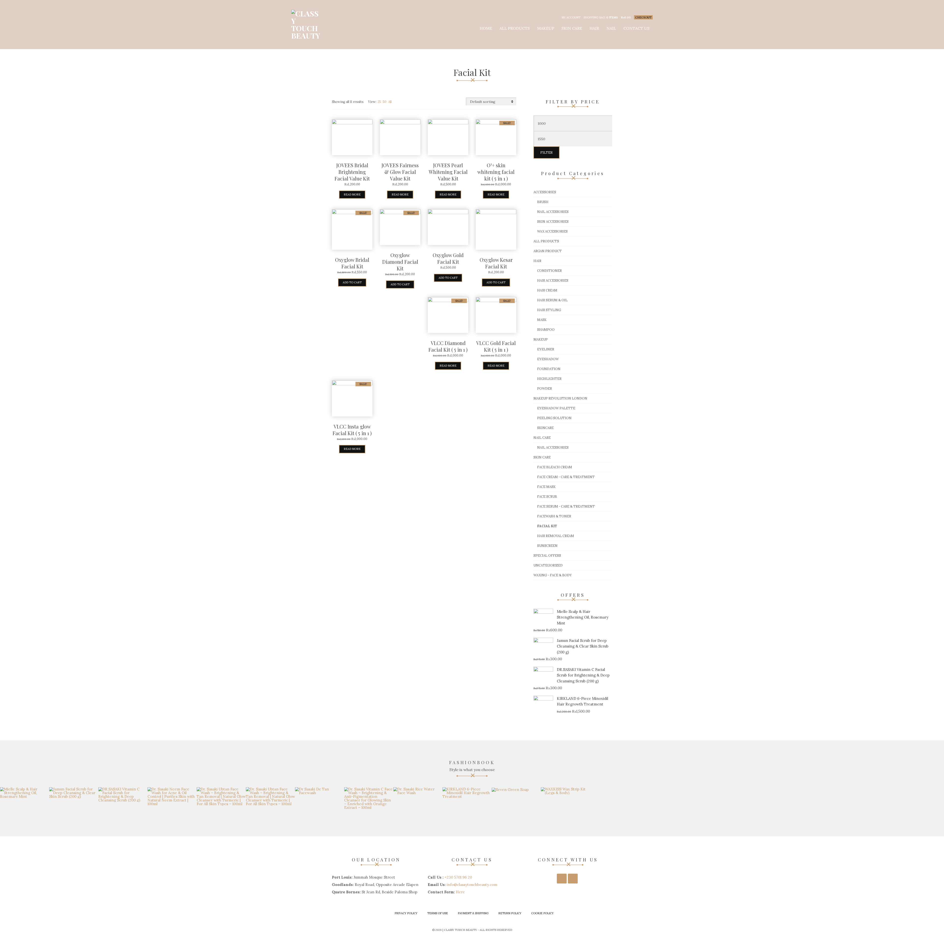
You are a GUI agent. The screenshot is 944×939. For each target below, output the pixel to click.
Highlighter (549, 379)
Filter (546, 152)
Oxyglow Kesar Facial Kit (496, 263)
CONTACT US (636, 28)
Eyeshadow (548, 359)
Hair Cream (547, 290)
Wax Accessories (552, 231)
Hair (537, 261)
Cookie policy (542, 913)
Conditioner (549, 271)
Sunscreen (547, 546)
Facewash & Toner (554, 516)
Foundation (548, 369)
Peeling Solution (554, 418)
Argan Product (547, 251)
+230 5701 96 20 (458, 877)
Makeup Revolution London (560, 398)
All (390, 102)
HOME (486, 28)
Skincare (545, 428)
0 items (612, 17)
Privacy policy (406, 913)
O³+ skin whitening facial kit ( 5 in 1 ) (496, 172)
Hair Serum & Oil (552, 300)
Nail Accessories (553, 212)
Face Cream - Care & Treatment (566, 477)
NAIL (611, 28)
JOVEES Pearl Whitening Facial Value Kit (448, 172)
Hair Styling (549, 310)
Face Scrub (547, 497)
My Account (570, 17)
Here (460, 892)
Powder (544, 389)
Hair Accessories (552, 280)
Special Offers (547, 555)
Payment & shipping (473, 913)
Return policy (509, 913)
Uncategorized (548, 565)
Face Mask (546, 487)
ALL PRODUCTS (515, 28)
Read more (352, 194)
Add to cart (352, 282)
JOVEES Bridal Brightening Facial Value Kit (352, 172)
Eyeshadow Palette (556, 408)
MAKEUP (545, 28)
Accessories (544, 192)
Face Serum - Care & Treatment (566, 506)
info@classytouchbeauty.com (472, 884)
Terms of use (437, 913)
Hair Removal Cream (555, 536)
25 (379, 102)
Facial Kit (547, 526)
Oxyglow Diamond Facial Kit (400, 262)
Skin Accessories (553, 222)
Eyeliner (545, 349)
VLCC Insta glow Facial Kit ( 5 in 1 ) (352, 429)
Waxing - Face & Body (552, 575)
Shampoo (546, 330)
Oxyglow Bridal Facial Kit (352, 263)
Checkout (643, 17)
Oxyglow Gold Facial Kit (448, 258)
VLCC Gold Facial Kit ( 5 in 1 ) (496, 346)
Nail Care (542, 438)
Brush (542, 202)
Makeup (540, 339)
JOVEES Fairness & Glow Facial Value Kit (400, 172)
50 (384, 102)
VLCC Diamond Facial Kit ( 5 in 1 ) (448, 346)
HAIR (594, 28)
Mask (541, 320)
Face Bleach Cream (554, 467)
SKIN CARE (571, 28)
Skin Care (542, 457)
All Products (546, 241)
